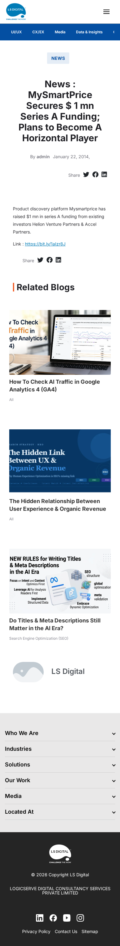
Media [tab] (60, 32)
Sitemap (90, 931)
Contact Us (66, 931)
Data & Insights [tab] (89, 32)
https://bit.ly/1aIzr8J (45, 243)
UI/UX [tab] (16, 32)
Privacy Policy (36, 931)
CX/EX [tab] (38, 32)
